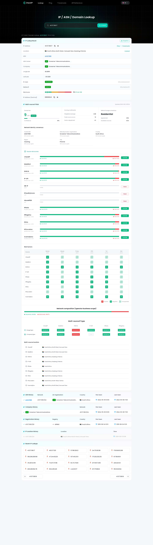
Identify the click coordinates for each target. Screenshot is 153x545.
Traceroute (61, 3)
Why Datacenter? (124, 82)
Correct (127, 51)
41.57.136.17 (43, 35)
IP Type (25, 82)
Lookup (40, 3)
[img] (48, 92)
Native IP (26, 87)
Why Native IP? (125, 87)
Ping (50, 3)
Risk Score (26, 92)
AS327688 (48, 56)
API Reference (77, 3)
